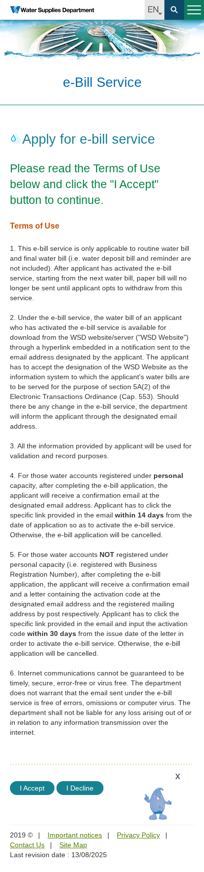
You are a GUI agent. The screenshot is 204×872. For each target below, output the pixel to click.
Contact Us (27, 845)
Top (190, 808)
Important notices (75, 835)
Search (174, 10)
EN (154, 10)
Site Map (73, 845)
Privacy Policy (138, 835)
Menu (194, 10)
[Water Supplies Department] (52, 10)
